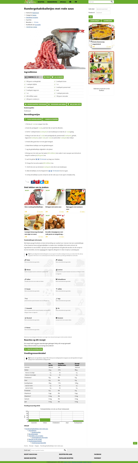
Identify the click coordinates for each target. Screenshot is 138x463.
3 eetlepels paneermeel (63, 87)
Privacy (69, 462)
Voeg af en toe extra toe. (40, 163)
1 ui (57, 84)
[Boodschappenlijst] (70, 2)
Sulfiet (60, 289)
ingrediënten (52, 2)
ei (49, 138)
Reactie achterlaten (34, 349)
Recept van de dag (30, 454)
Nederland (35, 13)
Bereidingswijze (33, 434)
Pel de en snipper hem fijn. (37, 124)
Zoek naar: (27, 450)
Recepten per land (65, 454)
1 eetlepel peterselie (62, 93)
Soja (59, 298)
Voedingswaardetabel (35, 441)
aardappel (36, 128)
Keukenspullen (36, 432)
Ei (26, 298)
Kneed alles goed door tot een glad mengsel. (39, 142)
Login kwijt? (94, 21)
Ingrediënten (32, 430)
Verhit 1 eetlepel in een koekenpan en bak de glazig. (50, 132)
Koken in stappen (51, 119)
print (48, 77)
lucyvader (38, 25)
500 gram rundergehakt (33, 81)
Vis (58, 308)
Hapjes (34, 15)
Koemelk (29, 308)
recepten (41, 2)
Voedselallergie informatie (40, 437)
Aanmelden (108, 21)
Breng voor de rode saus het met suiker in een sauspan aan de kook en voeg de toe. (53, 154)
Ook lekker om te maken (36, 436)
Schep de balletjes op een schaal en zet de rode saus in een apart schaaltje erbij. (51, 175)
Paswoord (92, 12)
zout (57, 90)
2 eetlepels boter (61, 81)
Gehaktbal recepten (32, 17)
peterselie (60, 138)
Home (26, 446)
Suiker (28, 279)
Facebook (97, 454)
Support (85, 462)
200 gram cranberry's (32, 99)
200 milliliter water (31, 96)
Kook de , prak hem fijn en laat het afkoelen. (44, 128)
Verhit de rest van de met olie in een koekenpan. (47, 167)
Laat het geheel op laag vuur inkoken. (43, 159)
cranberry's (36, 155)
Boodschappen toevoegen (36, 104)
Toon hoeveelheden (34, 119)
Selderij (60, 260)
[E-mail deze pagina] (46, 182)
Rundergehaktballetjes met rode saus (36, 429)
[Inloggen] (91, 16)
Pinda (28, 260)
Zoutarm (60, 318)
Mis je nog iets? (75, 104)
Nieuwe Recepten (30, 458)
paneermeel (64, 135)
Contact (65, 462)
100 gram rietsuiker (62, 96)
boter (41, 132)
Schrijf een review (31, 27)
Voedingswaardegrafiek (39, 443)
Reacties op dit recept (35, 439)
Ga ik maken (58, 77)
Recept (31, 446)
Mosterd (29, 318)
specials (63, 2)
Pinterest (97, 458)
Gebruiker (92, 9)
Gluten (28, 269)
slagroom (31, 138)
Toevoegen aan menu (58, 104)
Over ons (89, 462)
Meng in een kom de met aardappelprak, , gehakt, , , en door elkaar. (50, 137)
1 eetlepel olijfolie (31, 84)
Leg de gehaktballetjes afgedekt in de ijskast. (39, 149)
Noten (28, 327)
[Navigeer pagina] (135, 443)
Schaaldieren (62, 279)
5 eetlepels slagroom (32, 90)
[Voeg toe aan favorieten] (41, 190)
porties (29, 20)
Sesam (28, 289)
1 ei (27, 93)
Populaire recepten (66, 458)
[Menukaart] (76, 2)
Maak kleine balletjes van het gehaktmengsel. (39, 145)
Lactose (60, 269)
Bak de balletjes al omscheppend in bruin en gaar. (47, 171)
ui (33, 124)
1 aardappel (30, 87)
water (49, 153)
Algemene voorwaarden (77, 462)
